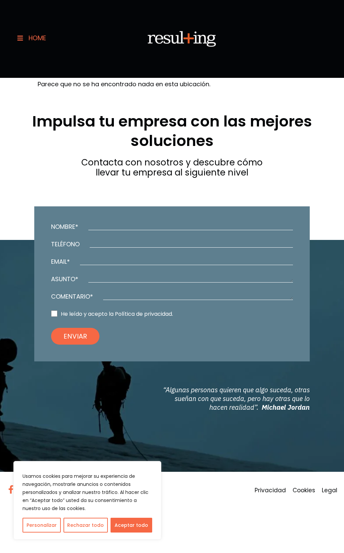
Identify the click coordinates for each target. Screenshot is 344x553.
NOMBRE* (64, 227)
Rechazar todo (85, 525)
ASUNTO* (64, 279)
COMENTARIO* (72, 296)
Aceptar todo (131, 525)
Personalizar (42, 525)
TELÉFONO (65, 244)
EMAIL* (60, 261)
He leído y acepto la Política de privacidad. (117, 314)
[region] (87, 500)
